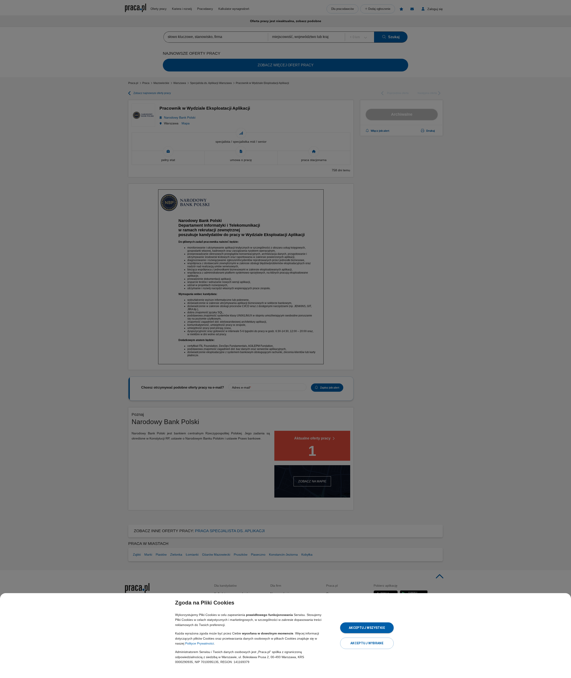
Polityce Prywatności (199, 643)
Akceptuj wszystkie (367, 628)
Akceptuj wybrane (366, 643)
